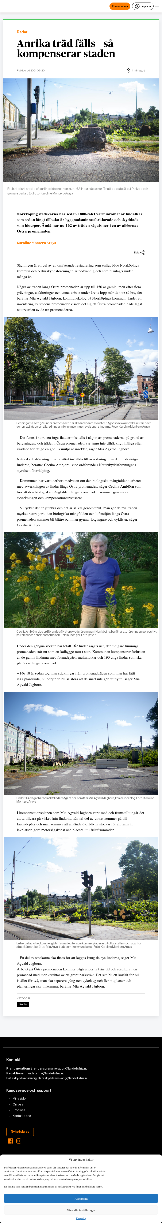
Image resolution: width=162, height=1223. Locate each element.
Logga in (146, 6)
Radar (22, 32)
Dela (136, 252)
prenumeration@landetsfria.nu (66, 1068)
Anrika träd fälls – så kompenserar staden (66, 49)
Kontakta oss (22, 1116)
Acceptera (81, 1198)
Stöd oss (19, 1110)
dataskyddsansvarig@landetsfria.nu (63, 1078)
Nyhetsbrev (20, 1132)
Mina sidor (20, 1098)
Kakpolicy (81, 1218)
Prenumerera (120, 6)
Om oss (18, 1104)
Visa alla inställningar (81, 1210)
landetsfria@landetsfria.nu (46, 1073)
